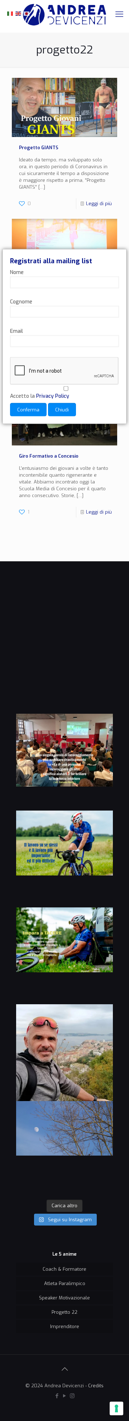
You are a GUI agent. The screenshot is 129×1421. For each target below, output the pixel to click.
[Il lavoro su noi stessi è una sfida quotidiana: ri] (64, 859)
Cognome (21, 301)
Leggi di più (99, 203)
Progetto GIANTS (38, 148)
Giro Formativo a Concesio (48, 456)
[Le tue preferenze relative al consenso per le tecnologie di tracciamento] (116, 1408)
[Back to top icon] (64, 1369)
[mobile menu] (119, 14)
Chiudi (62, 410)
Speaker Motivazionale (64, 1298)
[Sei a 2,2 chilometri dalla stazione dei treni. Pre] (64, 1052)
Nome (17, 272)
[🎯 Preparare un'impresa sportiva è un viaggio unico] (64, 1149)
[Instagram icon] (72, 1395)
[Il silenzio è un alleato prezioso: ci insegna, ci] (64, 955)
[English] (18, 13)
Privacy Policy (52, 396)
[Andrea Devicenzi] (64, 14)
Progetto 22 (64, 1312)
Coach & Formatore (64, 1269)
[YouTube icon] (64, 1395)
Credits (96, 1386)
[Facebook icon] (57, 1395)
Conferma (28, 410)
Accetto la (39, 396)
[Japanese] (27, 13)
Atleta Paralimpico (64, 1283)
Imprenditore (64, 1326)
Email (16, 331)
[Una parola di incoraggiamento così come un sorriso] (64, 762)
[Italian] (10, 13)
